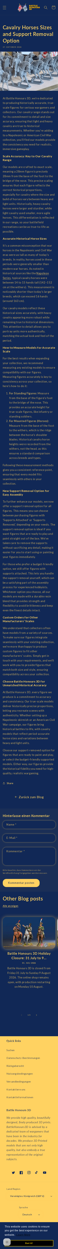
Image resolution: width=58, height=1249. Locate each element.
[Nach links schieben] (21, 1015)
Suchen (10, 1050)
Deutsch (27, 1214)
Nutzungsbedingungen (19, 1073)
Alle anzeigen (11, 905)
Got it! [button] (29, 1243)
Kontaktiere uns (15, 1089)
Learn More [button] (23, 1234)
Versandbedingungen (18, 1081)
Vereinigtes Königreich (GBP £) (27, 1196)
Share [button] (10, 783)
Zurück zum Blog (31, 797)
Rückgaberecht (15, 1065)
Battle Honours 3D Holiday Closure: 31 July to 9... (29, 955)
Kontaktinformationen (19, 1097)
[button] (4, 7)
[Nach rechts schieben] (36, 1015)
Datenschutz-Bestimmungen (23, 1057)
